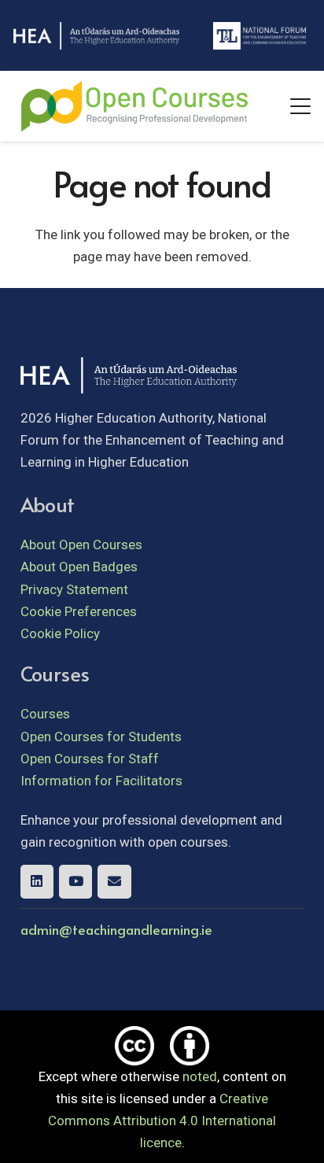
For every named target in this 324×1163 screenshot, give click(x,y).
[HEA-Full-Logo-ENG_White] (96, 36)
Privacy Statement (74, 589)
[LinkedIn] (37, 882)
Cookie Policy (60, 633)
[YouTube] (76, 882)
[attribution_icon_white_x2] (189, 1045)
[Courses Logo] (134, 106)
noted (199, 1076)
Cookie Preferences (78, 611)
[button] (300, 106)
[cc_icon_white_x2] (134, 1045)
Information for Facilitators (101, 780)
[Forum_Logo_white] (259, 36)
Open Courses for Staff (89, 758)
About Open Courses (81, 544)
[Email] (114, 882)
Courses (45, 714)
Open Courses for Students (101, 736)
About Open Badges (79, 566)
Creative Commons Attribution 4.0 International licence (162, 1120)
